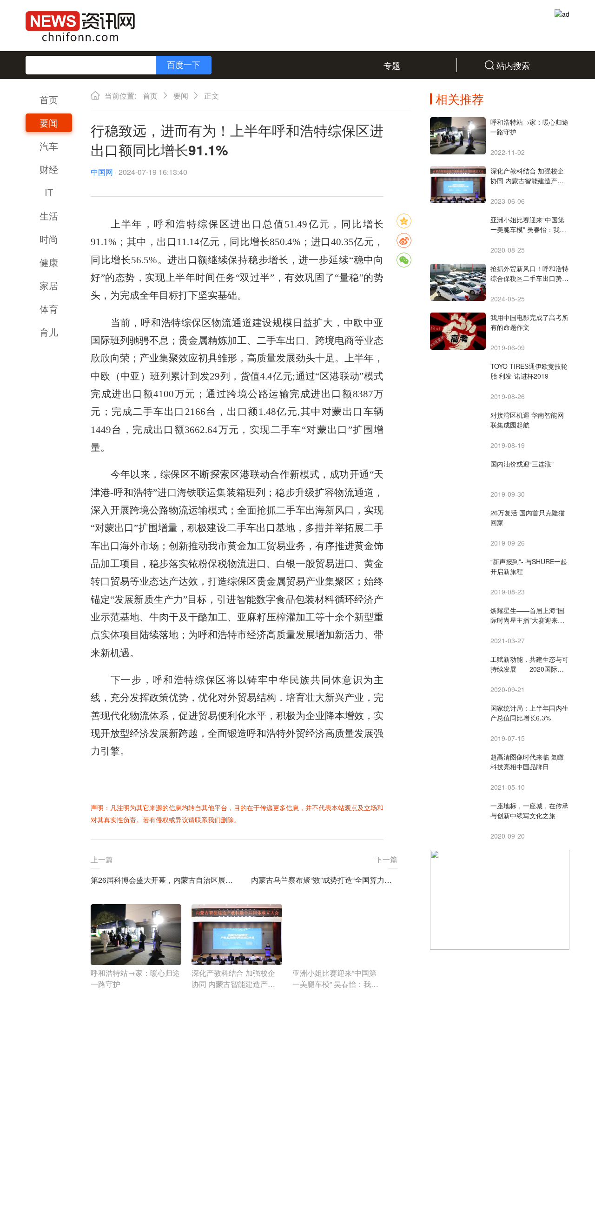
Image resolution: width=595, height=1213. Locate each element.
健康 (49, 262)
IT (49, 192)
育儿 (49, 332)
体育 (49, 308)
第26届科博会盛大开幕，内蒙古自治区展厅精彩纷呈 (164, 879)
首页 (49, 99)
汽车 (49, 146)
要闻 (49, 122)
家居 (49, 285)
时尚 (49, 239)
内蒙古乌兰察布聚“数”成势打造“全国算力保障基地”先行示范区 (324, 879)
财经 (49, 169)
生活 (49, 215)
